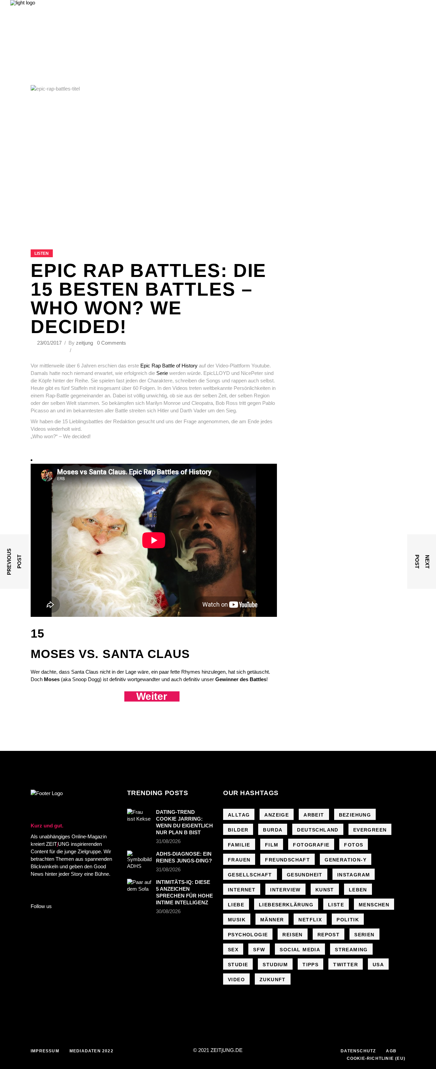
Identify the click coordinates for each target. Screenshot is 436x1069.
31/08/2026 (168, 841)
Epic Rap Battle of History (169, 365)
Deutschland (317, 830)
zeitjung (84, 343)
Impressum (45, 1051)
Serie (162, 373)
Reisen (292, 934)
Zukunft (273, 979)
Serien (364, 934)
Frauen (239, 859)
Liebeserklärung (286, 904)
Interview (285, 889)
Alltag (239, 815)
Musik (237, 919)
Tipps (310, 964)
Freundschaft (287, 859)
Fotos (353, 845)
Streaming (351, 949)
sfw (259, 949)
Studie (238, 964)
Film (272, 845)
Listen (41, 253)
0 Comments (111, 343)
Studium (275, 964)
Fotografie (311, 845)
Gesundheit (305, 874)
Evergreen (370, 830)
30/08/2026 (168, 911)
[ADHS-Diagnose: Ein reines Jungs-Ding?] (139, 860)
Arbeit (313, 815)
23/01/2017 (50, 343)
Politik (348, 919)
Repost (328, 934)
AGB (391, 1051)
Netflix (310, 919)
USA (378, 964)
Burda (272, 830)
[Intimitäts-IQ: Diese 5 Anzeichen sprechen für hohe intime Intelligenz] (139, 887)
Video (236, 979)
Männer (272, 919)
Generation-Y (346, 859)
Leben (358, 889)
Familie (239, 845)
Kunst (324, 889)
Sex (233, 949)
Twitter (345, 964)
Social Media (300, 949)
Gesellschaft (250, 874)
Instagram (353, 874)
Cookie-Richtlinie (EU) (376, 1058)
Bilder (238, 830)
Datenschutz (358, 1051)
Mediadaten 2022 (91, 1051)
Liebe (236, 904)
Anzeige (276, 815)
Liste (336, 904)
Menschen (374, 904)
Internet (241, 889)
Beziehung (355, 815)
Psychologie (248, 934)
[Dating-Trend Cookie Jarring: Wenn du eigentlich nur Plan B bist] (139, 817)
